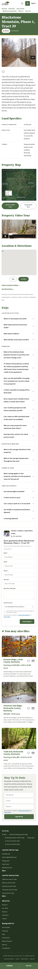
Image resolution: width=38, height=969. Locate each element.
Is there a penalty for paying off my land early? (16, 391)
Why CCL (4, 945)
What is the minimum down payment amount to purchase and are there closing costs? (16, 355)
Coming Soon (6, 948)
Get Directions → (8, 289)
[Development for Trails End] (19, 749)
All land (4, 834)
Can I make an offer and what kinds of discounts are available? (16, 417)
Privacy (18, 959)
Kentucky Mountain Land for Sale (14, 838)
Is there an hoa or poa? (12, 497)
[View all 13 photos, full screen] (19, 52)
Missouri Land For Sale (8, 883)
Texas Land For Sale (8, 893)
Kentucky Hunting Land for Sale (18, 834)
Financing (5, 931)
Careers (4, 919)
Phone (6, 571)
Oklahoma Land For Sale (9, 879)
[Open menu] (27, 3)
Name (6, 553)
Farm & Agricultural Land (9, 857)
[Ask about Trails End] (33, 753)
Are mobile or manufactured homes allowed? (17, 511)
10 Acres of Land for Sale (12, 841)
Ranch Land (5, 864)
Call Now (9, 966)
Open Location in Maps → (11, 285)
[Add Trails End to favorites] (28, 753)
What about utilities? (11, 334)
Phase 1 (20, 11)
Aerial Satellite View (10, 206)
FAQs (3, 934)
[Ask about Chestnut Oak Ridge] (33, 708)
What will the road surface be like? (16, 340)
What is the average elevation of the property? (17, 450)
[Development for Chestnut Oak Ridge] (19, 703)
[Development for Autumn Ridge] (19, 657)
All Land (4, 9)
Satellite (23, 279)
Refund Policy (24, 959)
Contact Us (5, 915)
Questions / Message (10, 588)
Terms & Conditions (9, 959)
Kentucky (12, 9)
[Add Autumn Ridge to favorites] (28, 661)
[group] (19, 52)
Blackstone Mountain (10, 11)
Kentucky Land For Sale (9, 886)
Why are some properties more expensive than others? (15, 426)
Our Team (5, 908)
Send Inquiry (27, 621)
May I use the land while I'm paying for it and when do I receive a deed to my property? (16, 381)
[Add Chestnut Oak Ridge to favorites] (28, 708)
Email (5, 562)
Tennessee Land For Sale (9, 890)
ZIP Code (6, 579)
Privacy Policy (7, 617)
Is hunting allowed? (11, 518)
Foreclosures (6, 938)
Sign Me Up (19, 817)
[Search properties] (22, 3)
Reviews (4, 912)
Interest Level (8, 603)
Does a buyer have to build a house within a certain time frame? (16, 400)
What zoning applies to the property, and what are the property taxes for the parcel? (17, 476)
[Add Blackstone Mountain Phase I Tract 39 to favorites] (3, 71)
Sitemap (32, 959)
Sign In (33, 3)
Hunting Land (6, 854)
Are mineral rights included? (14, 491)
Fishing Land (5, 861)
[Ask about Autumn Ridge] (33, 661)
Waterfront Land (7, 868)
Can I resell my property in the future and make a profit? (15, 409)
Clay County (20, 9)
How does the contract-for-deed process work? (16, 435)
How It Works (6, 927)
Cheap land (30, 838)
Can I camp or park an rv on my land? (17, 503)
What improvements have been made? (15, 326)
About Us (4, 905)
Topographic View (28, 206)
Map (13, 279)
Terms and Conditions (24, 615)
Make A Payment (7, 941)
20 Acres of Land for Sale (12, 844)
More (4, 871)
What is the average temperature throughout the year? (16, 459)
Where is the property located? (15, 319)
